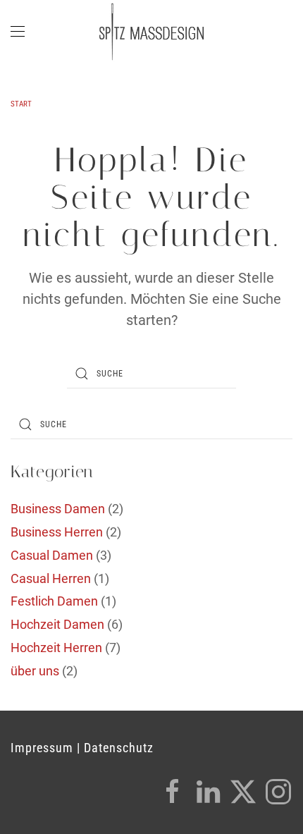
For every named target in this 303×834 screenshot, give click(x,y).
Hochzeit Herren (56, 647)
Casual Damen (52, 555)
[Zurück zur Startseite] (151, 31)
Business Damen (58, 508)
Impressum (42, 747)
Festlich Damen (54, 601)
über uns (35, 670)
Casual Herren (51, 578)
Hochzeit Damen (57, 624)
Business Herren (57, 532)
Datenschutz (119, 747)
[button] (18, 31)
